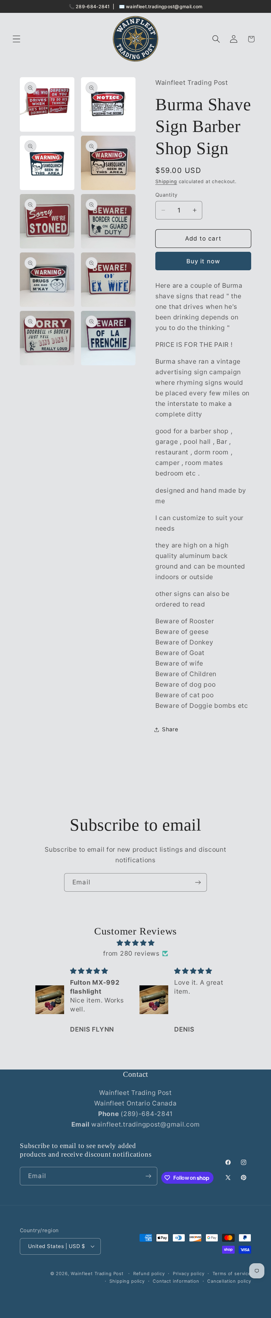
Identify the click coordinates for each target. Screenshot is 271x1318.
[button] (16, 39)
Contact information (176, 1281)
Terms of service (232, 1273)
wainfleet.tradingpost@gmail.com (164, 6)
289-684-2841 (93, 6)
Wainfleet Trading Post (97, 1273)
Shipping (166, 181)
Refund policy (149, 1273)
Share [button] (170, 729)
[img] (135, 943)
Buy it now (203, 261)
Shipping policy (127, 1281)
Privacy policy (189, 1273)
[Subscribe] (198, 882)
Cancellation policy (229, 1281)
